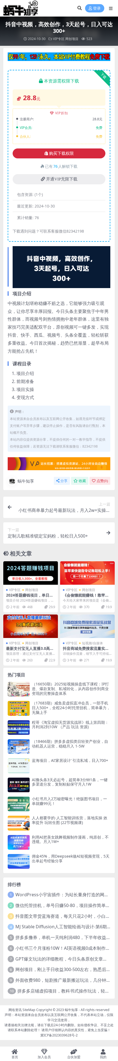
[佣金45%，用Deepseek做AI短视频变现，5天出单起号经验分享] (19, 861)
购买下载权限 (61, 153)
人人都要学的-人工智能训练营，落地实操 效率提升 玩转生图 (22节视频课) (69, 820)
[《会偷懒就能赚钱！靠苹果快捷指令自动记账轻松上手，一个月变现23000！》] (87, 573)
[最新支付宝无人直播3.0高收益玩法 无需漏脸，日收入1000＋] (30, 626)
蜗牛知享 (26, 481)
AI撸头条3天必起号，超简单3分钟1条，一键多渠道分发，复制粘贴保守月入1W (70, 782)
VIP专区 (58, 38)
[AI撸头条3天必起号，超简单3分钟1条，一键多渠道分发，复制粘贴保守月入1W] (19, 785)
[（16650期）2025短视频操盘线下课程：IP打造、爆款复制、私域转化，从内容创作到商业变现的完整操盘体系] (19, 689)
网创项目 (71, 38)
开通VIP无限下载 (61, 179)
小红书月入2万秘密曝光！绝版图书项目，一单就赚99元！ (69, 801)
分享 (64, 481)
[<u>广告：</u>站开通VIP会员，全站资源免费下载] (59, 58)
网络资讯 (15, 1009)
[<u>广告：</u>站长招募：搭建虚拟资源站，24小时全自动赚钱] (59, 465)
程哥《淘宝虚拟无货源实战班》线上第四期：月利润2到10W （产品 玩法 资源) (70, 725)
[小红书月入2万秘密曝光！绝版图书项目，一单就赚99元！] (19, 804)
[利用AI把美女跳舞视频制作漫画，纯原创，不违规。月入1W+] (19, 842)
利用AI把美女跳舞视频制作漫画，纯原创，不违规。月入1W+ (70, 839)
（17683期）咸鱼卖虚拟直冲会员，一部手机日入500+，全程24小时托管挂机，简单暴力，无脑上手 (71, 707)
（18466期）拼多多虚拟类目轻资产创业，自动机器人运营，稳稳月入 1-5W (70, 744)
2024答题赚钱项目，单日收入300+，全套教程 (29, 597)
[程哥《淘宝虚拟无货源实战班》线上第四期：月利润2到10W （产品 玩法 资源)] (19, 727)
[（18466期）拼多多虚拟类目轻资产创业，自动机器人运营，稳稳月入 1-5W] (19, 746)
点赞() (102, 481)
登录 (97, 8)
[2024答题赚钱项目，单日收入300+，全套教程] (30, 573)
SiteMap (29, 1009)
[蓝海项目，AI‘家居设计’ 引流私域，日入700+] (19, 765)
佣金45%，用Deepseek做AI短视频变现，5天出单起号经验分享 (70, 858)
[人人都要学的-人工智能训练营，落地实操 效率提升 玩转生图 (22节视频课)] (19, 823)
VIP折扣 (61, 113)
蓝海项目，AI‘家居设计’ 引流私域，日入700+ (70, 760)
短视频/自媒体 (92, 643)
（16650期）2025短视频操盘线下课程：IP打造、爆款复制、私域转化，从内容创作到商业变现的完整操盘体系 (70, 688)
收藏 (82, 481)
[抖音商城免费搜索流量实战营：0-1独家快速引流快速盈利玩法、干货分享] (87, 626)
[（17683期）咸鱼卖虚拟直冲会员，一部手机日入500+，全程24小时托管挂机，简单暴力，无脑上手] (19, 708)
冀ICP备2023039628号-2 (59, 1035)
